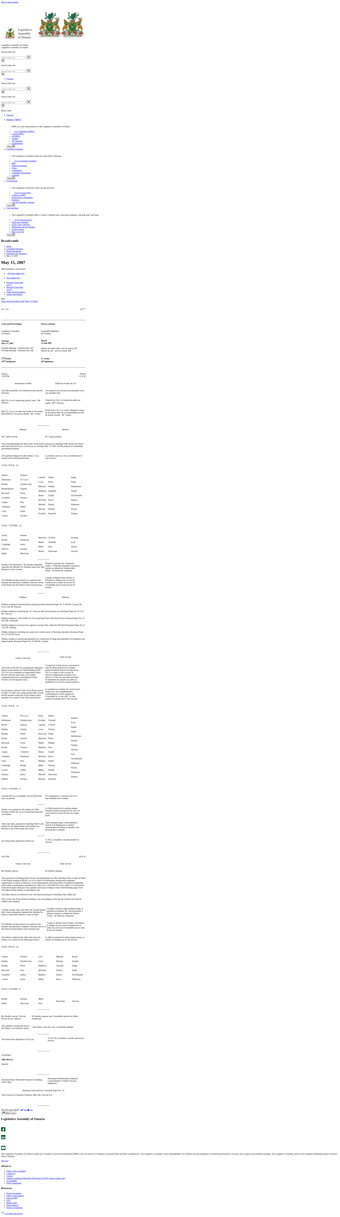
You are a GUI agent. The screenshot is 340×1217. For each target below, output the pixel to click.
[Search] (3, 60)
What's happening (13, 1183)
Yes (25, 1110)
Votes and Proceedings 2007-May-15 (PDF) (19, 301)
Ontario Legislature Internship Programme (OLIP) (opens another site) (35, 1178)
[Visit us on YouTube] (3, 1149)
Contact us (10, 1173)
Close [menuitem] (9, 147)
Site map (4, 1161)
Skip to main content (9, 2)
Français (9, 79)
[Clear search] (28, 57)
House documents (13, 251)
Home (9, 246)
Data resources (12, 1205)
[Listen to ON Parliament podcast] (2, 1142)
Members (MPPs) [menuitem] (13, 120)
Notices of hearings (14, 1208)
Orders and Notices (14, 294)
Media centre (11, 1203)
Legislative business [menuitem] (14, 149)
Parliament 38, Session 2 (16, 253)
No (31, 1110)
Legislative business (14, 249)
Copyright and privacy (13, 1213)
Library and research (15, 1196)
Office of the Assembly (16, 1171)
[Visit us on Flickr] (2, 1144)
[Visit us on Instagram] (2, 1126)
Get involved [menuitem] (11, 181)
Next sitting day (13, 278)
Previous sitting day (15, 273)
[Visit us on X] (2, 1134)
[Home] (42, 43)
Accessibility (11, 1181)
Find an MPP (12, 1198)
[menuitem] (24, 131)
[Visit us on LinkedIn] (3, 1138)
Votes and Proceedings (15, 292)
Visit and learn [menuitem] (12, 208)
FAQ (8, 1200)
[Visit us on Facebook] (3, 1131)
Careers (9, 1176)
